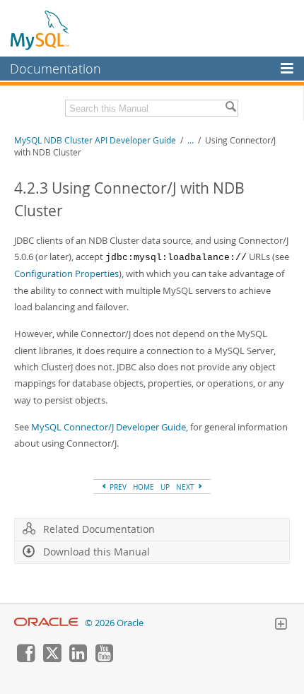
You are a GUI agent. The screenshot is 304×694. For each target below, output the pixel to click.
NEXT (186, 487)
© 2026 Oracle (114, 623)
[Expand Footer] (280, 625)
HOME (143, 487)
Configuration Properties (66, 273)
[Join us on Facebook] (25, 658)
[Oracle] (46, 623)
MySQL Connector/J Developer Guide (108, 426)
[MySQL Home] (40, 29)
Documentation (55, 68)
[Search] (230, 108)
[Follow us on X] (51, 658)
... (190, 140)
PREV (117, 487)
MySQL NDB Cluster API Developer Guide (95, 140)
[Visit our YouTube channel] (104, 658)
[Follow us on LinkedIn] (77, 658)
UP (165, 487)
